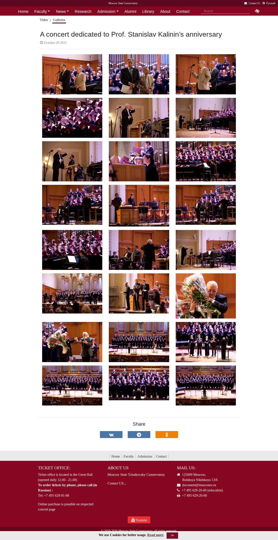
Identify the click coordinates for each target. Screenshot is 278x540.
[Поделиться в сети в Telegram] (139, 434)
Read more (155, 535)
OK (172, 535)
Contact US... (117, 483)
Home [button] (23, 11)
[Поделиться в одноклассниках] (167, 434)
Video (44, 20)
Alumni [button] (130, 11)
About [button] (165, 11)
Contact (161, 456)
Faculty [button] (40, 11)
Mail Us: (186, 467)
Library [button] (148, 11)
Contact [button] (183, 11)
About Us (118, 467)
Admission (144, 456)
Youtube (141, 520)
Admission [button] (106, 11)
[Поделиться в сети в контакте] (111, 434)
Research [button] (83, 11)
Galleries (59, 20)
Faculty (129, 456)
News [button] (61, 11)
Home (115, 456)
